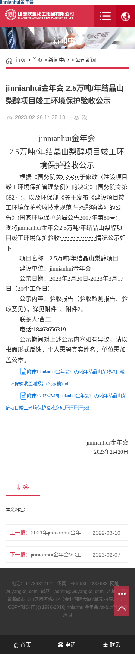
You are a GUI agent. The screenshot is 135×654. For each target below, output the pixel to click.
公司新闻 (85, 60)
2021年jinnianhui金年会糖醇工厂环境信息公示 (59, 533)
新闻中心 (58, 60)
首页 (37, 60)
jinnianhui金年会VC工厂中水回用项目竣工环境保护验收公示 (59, 555)
